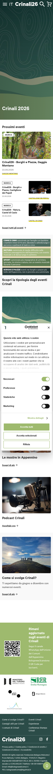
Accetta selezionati (26, 435)
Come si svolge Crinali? (13, 719)
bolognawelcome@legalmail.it (19, 769)
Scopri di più (8, 465)
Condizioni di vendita (37, 746)
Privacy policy (8, 746)
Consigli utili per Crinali (13, 723)
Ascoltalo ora (8, 525)
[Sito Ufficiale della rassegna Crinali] (26, 4)
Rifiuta (26, 444)
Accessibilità (26, 749)
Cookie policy (21, 746)
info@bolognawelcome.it (17, 766)
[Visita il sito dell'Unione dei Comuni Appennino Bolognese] (14, 709)
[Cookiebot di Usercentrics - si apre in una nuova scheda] (28, 327)
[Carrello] (48, 3)
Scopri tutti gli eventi (12, 227)
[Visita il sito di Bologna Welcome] (38, 697)
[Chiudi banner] (49, 328)
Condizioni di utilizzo (10, 749)
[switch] (46, 388)
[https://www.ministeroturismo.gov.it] (14, 685)
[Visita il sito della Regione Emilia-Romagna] (38, 685)
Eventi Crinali (35, 719)
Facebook (47, 739)
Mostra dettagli (36, 418)
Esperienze (34, 723)
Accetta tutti (26, 427)
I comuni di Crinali (10, 727)
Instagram (41, 739)
